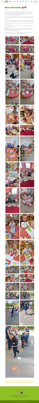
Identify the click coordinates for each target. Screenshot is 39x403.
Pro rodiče (21, 1)
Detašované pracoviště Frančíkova (35, 2)
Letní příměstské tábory (31, 2)
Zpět (6, 381)
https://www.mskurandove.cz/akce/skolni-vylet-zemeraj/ (17, 33)
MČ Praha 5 (17, 2)
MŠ (12, 1)
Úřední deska (26, 1)
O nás (19, 1)
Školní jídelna (23, 1)
